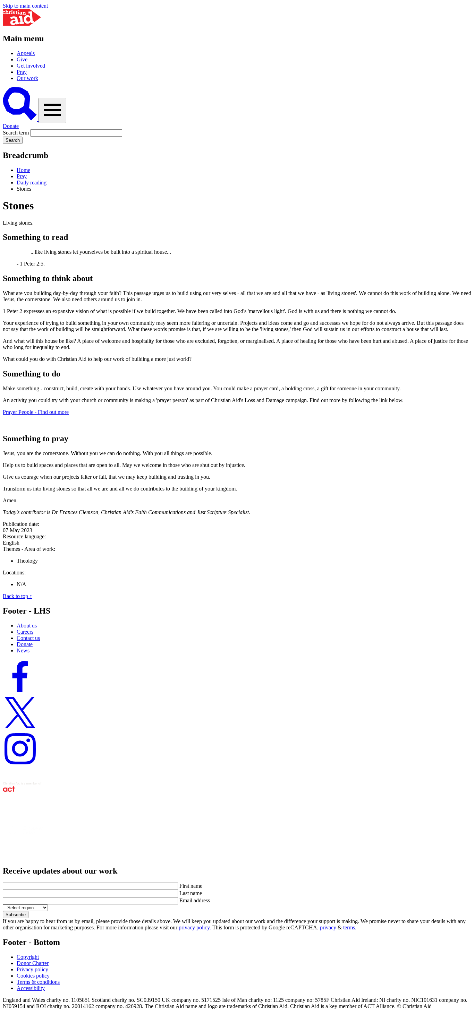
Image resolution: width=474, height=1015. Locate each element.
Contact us (28, 638)
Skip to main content (25, 6)
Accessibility (31, 988)
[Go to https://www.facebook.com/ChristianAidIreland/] (20, 692)
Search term (16, 133)
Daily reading (31, 182)
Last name (190, 893)
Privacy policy (32, 969)
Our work (27, 78)
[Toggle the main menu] (52, 110)
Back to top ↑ (17, 596)
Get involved (31, 66)
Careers (25, 632)
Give (22, 59)
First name (190, 886)
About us (27, 625)
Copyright (28, 957)
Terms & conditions (38, 982)
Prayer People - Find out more (36, 412)
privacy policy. (195, 927)
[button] (21, 119)
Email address (194, 900)
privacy (328, 927)
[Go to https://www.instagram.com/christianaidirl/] (20, 764)
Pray (22, 72)
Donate (11, 126)
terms (349, 927)
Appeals (26, 53)
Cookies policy (33, 976)
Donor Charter (33, 963)
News (23, 650)
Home (23, 170)
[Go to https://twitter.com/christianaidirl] (20, 728)
